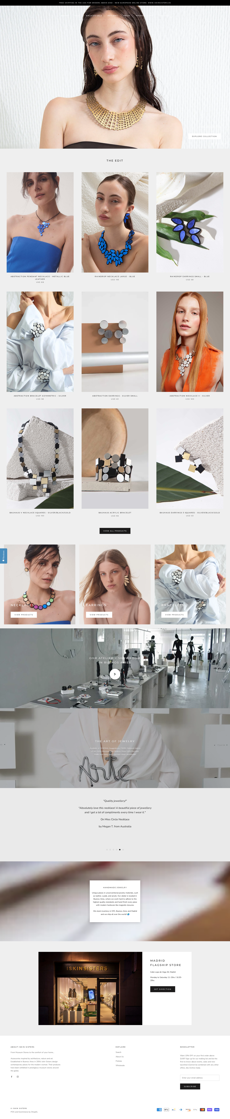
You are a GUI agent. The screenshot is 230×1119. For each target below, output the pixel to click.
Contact (164, 16)
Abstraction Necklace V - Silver (190, 396)
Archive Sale (94, 16)
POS (13, 1112)
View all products (115, 531)
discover (211, 139)
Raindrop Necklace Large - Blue (115, 276)
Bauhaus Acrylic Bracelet (115, 513)
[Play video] (115, 674)
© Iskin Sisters (19, 1108)
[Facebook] (12, 1076)
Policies (119, 1061)
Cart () (218, 10)
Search (206, 10)
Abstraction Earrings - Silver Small (115, 396)
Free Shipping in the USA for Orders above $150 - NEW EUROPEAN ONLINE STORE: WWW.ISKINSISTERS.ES (115, 3)
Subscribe (190, 1086)
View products (24, 615)
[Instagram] (18, 1076)
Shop (77, 16)
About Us (120, 1056)
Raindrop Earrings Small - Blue (190, 276)
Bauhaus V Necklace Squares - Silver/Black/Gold (40, 513)
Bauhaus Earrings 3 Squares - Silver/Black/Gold (190, 513)
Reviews (113, 16)
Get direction (162, 989)
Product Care (144, 16)
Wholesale (120, 1065)
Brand (65, 16)
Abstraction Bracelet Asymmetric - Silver (40, 396)
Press (126, 16)
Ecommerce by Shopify (28, 1112)
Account (194, 10)
